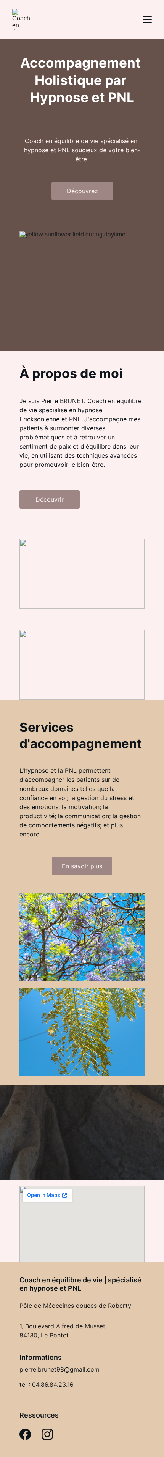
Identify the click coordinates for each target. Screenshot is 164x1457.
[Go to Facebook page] (25, 1434)
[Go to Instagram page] (47, 1434)
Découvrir (49, 499)
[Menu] (147, 19)
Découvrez (82, 191)
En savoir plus (82, 866)
